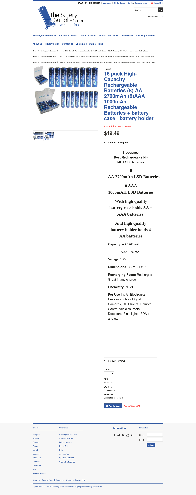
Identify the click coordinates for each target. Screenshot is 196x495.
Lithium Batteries (88, 35)
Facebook (114, 435)
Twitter (119, 435)
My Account (107, 3)
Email (141, 440)
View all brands (39, 473)
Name (141, 435)
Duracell (36, 442)
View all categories (67, 462)
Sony (35, 469)
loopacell (107, 69)
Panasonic (37, 457)
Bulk (115, 35)
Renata (35, 446)
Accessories (127, 35)
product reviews (123, 126)
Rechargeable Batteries (44, 35)
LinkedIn (132, 435)
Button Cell (105, 35)
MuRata (36, 438)
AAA (61, 62)
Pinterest (123, 435)
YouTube (128, 435)
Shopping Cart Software (82, 487)
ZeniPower (37, 465)
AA (61, 56)
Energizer (36, 434)
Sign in (130, 3)
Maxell (35, 450)
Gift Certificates (119, 3)
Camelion (36, 461)
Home (35, 51)
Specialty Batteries (145, 35)
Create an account (141, 3)
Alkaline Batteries (68, 35)
